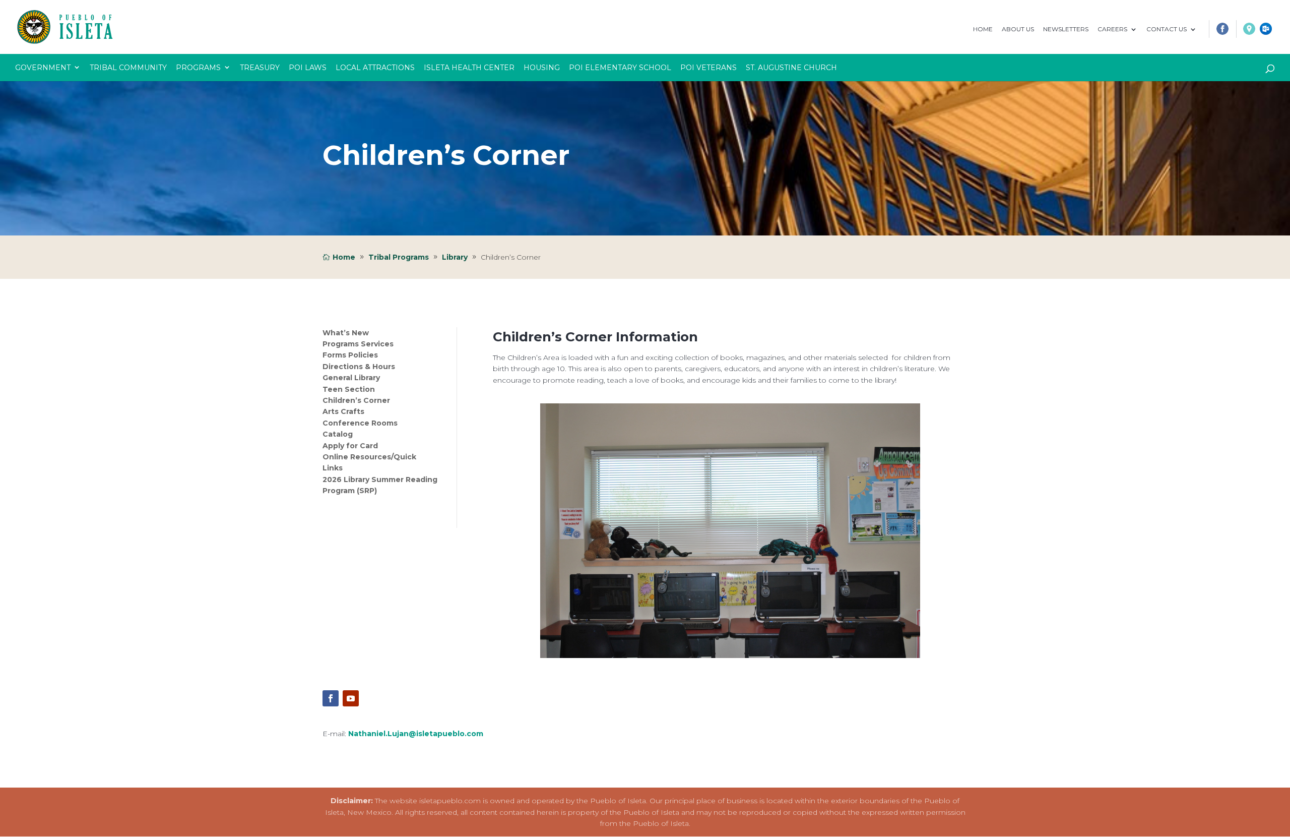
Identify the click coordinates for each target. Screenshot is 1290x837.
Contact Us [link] (1166, 29)
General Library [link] (351, 377)
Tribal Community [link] (128, 67)
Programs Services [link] (358, 343)
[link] (1218, 31)
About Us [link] (1018, 29)
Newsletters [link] (1065, 29)
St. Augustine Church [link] (791, 67)
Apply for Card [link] (350, 445)
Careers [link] (1112, 29)
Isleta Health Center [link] (469, 67)
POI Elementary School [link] (620, 67)
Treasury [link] (260, 67)
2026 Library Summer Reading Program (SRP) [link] (379, 485)
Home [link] (983, 29)
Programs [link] (198, 67)
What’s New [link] (345, 332)
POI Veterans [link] (708, 67)
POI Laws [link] (308, 67)
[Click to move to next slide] (919, 530)
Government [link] (43, 67)
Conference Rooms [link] (360, 423)
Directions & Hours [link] (358, 366)
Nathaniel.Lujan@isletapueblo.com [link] (415, 733)
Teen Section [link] (348, 389)
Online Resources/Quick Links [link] (369, 462)
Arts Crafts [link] (343, 411)
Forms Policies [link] (350, 355)
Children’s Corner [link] (356, 400)
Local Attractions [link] (375, 67)
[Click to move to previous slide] (541, 530)
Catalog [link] (337, 434)
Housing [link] (542, 67)
